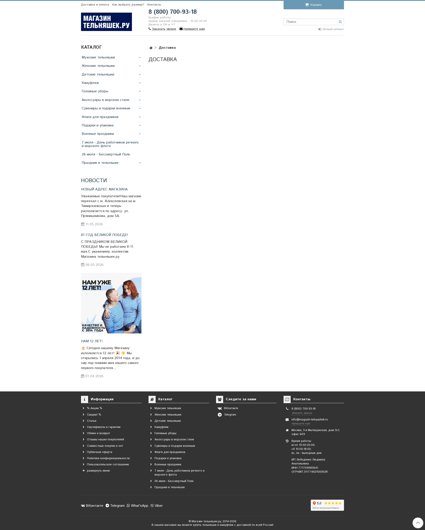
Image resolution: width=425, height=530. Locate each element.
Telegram (117, 505)
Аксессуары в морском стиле (105, 100)
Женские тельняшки (98, 65)
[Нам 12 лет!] (111, 303)
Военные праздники (98, 133)
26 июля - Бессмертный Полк (106, 154)
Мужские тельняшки (98, 57)
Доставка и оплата (95, 4)
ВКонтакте (94, 505)
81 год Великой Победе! (104, 235)
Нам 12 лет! (92, 341)
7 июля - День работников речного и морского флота (110, 144)
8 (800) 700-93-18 (173, 12)
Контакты (154, 4)
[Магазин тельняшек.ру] (106, 21)
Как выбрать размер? (128, 4)
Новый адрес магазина (104, 189)
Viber (158, 505)
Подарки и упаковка (98, 125)
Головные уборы (95, 91)
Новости (94, 180)
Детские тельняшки (98, 74)
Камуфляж (90, 82)
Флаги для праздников (100, 117)
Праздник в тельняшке (100, 162)
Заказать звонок (302, 413)
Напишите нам (301, 424)
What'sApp (139, 505)
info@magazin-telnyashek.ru (310, 420)
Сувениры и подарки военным (106, 108)
